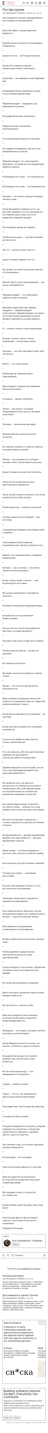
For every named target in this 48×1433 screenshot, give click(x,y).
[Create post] (32, 2)
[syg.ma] (3, 2)
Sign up (8, 1417)
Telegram (17, 1422)
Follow (15, 1244)
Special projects (12, 1322)
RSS (44, 1422)
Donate (11, 3)
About (17, 1417)
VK (23, 1422)
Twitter (40, 1422)
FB (21, 1422)
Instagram (28, 1422)
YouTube (34, 1422)
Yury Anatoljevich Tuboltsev (13, 13)
